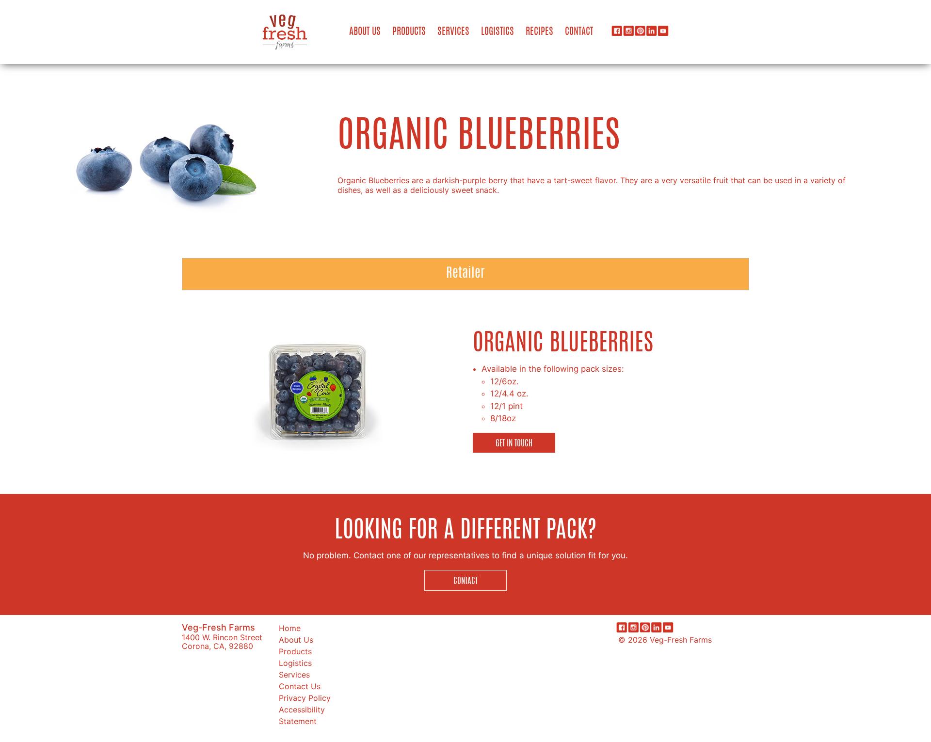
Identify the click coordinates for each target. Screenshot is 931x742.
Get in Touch (514, 444)
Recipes (539, 32)
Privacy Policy (305, 698)
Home (290, 628)
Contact (579, 32)
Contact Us (300, 686)
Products (409, 32)
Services (453, 32)
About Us (365, 32)
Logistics (497, 32)
